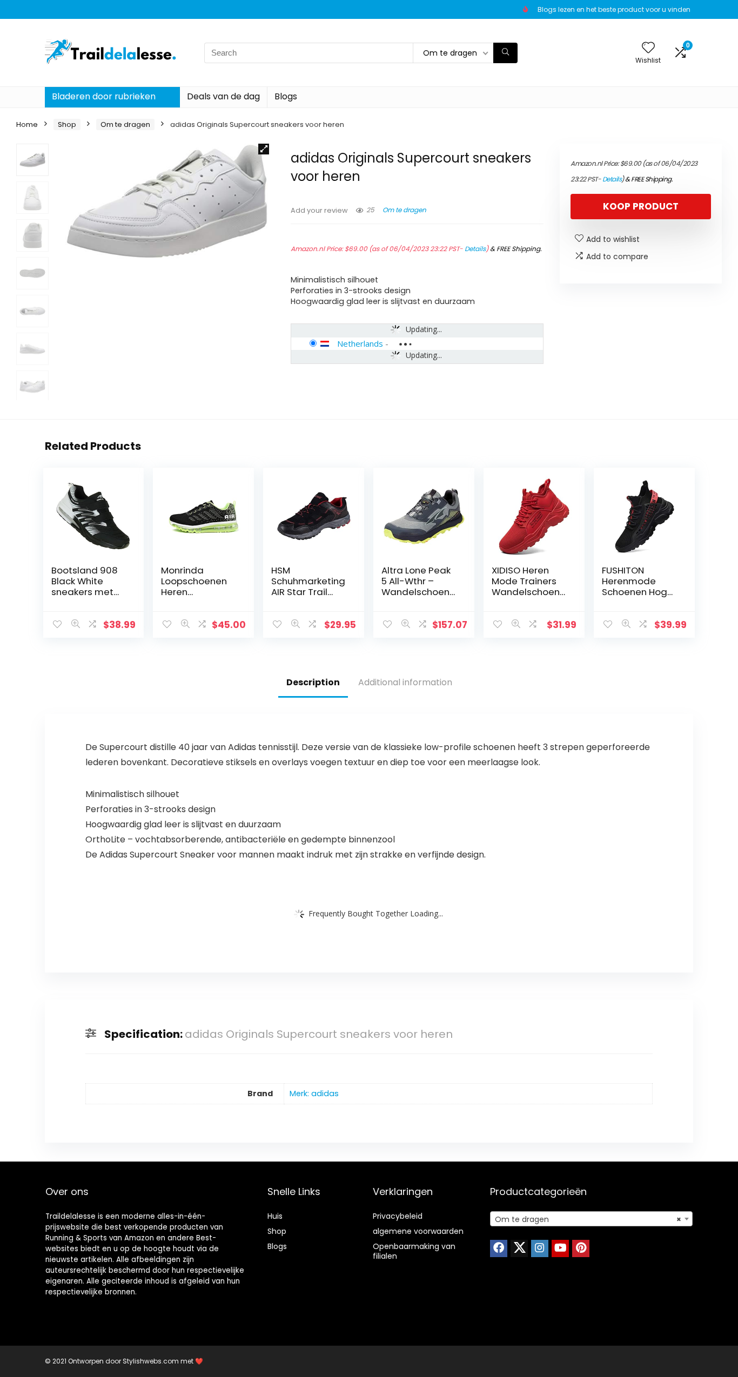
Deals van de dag (223, 96)
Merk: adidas (314, 1093)
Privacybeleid (397, 1216)
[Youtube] (560, 1248)
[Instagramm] (539, 1248)
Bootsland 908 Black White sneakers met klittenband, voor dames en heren (89, 592)
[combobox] (591, 1218)
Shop (67, 124)
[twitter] (519, 1248)
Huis (275, 1216)
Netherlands (360, 343)
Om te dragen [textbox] (588, 1219)
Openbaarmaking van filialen (414, 1251)
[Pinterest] (580, 1248)
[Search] (505, 53)
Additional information (405, 682)
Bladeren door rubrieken (104, 96)
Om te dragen (125, 124)
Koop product (641, 206)
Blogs (285, 96)
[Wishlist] (648, 48)
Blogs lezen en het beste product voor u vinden (614, 9)
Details (475, 248)
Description (313, 682)
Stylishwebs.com (151, 1361)
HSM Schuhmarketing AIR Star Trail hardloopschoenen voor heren (308, 592)
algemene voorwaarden (418, 1231)
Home (27, 124)
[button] (263, 149)
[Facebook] (498, 1248)
